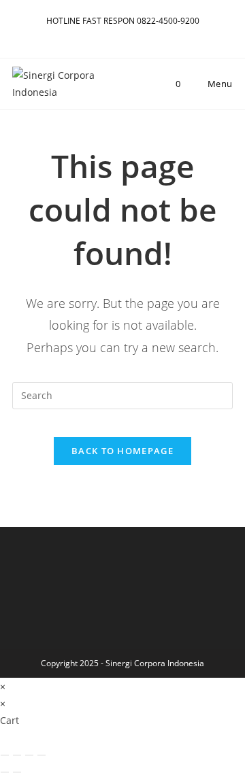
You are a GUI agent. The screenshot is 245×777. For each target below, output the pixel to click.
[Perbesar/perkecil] (5, 755)
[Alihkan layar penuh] (17, 755)
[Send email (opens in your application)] (132, 35)
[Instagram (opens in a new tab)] (101, 35)
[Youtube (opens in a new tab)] (117, 35)
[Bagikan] (29, 755)
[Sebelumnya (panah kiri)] (5, 772)
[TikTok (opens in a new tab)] (146, 35)
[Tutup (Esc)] (41, 755)
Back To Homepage (122, 451)
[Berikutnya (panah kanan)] (17, 772)
